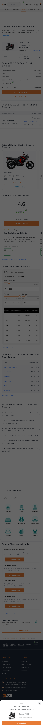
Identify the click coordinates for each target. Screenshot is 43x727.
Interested (21, 723)
